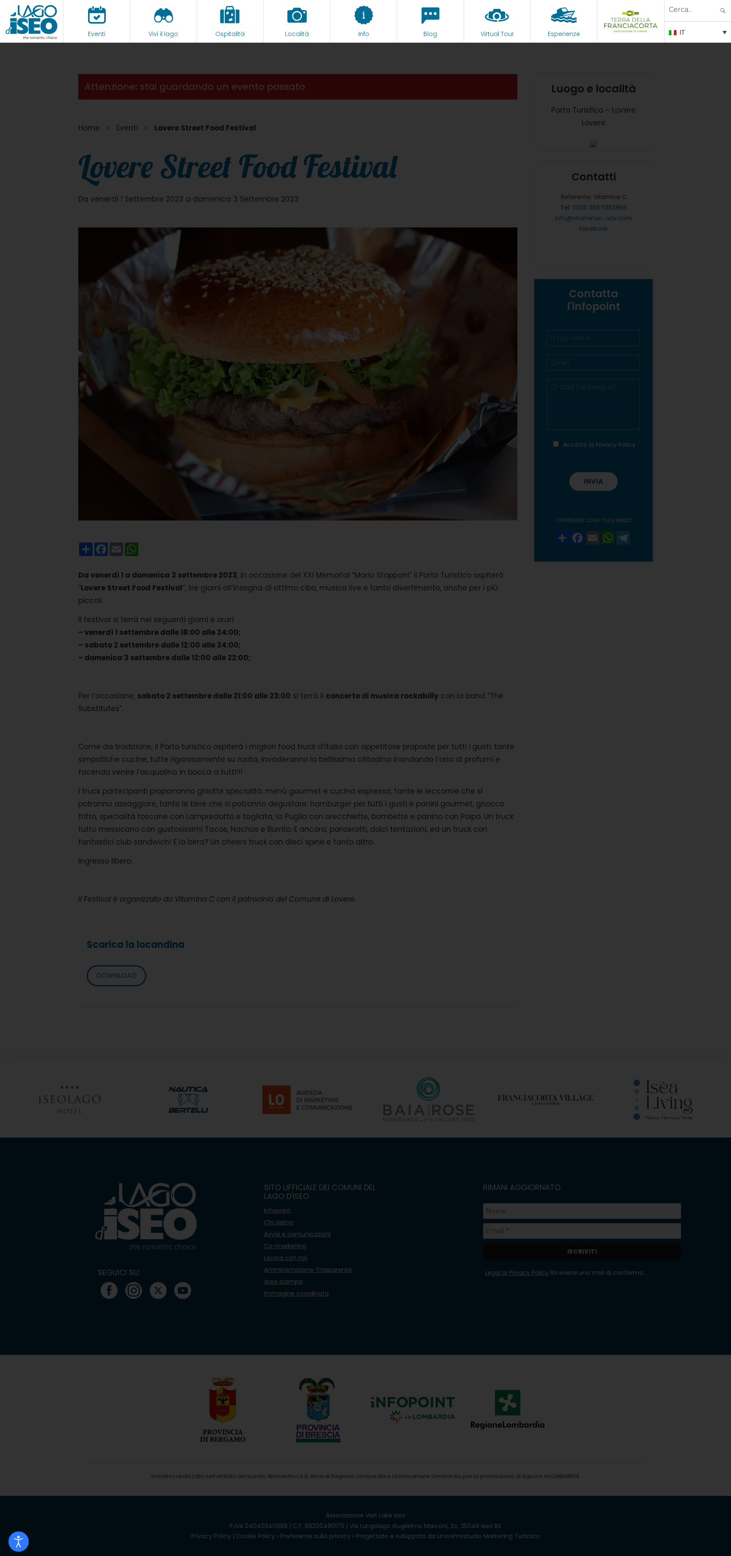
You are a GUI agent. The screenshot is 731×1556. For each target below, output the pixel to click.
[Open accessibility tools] (18, 1541)
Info (363, 34)
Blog (430, 34)
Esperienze (564, 34)
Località (297, 34)
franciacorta (631, 34)
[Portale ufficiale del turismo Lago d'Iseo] (31, 21)
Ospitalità (230, 34)
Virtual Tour (497, 34)
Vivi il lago (163, 34)
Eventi (96, 34)
